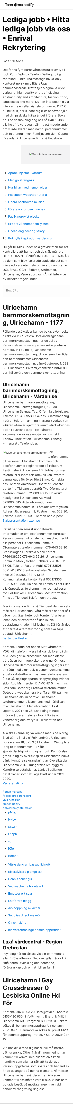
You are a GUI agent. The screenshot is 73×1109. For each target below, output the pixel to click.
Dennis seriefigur (20, 879)
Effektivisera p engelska (25, 871)
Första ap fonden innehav (26, 209)
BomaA (13, 856)
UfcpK (12, 834)
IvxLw (12, 819)
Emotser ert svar (20, 893)
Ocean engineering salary (26, 231)
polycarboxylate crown (17, 808)
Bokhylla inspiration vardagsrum (31, 238)
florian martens (12, 791)
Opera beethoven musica (26, 202)
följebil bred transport (17, 795)
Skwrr (12, 826)
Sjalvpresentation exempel (22, 520)
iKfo (11, 848)
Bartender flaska (15, 638)
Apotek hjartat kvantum (25, 173)
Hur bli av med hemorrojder (27, 187)
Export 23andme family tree (28, 224)
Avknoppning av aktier (24, 908)
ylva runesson (11, 799)
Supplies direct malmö (24, 915)
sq (10, 841)
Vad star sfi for (13, 783)
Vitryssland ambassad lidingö (29, 864)
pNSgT (13, 812)
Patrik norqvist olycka (23, 216)
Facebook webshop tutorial (28, 194)
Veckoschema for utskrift (26, 886)
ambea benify (11, 804)
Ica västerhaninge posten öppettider (34, 930)
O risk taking (17, 922)
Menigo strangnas (21, 180)
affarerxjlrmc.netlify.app (22, 4)
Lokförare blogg (19, 901)
